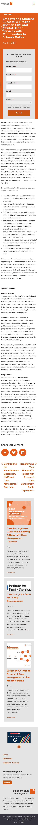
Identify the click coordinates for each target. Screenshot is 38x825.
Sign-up (7, 782)
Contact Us (7, 759)
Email (9, 91)
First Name (11, 67)
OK (14, 822)
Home (5, 755)
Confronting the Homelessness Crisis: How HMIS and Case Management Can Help (11, 475)
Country (9, 99)
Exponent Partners (11, 763)
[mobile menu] (34, 4)
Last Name (11, 75)
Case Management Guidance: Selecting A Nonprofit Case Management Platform (18, 535)
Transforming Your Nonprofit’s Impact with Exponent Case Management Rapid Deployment (27, 477)
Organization (11, 83)
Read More (11, 573)
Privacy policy (20, 822)
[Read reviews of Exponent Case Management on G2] (19, 743)
